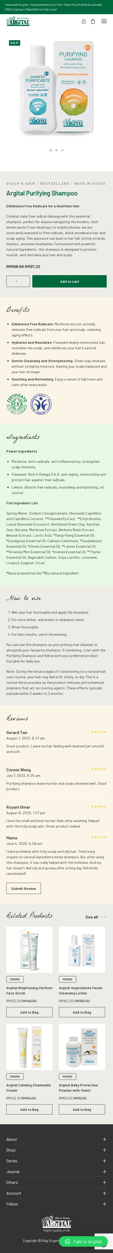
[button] (83, 1241)
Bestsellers (54, 183)
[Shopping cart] (90, 21)
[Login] (81, 21)
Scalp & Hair (20, 183)
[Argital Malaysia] (18, 21)
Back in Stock (90, 183)
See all (91, 916)
